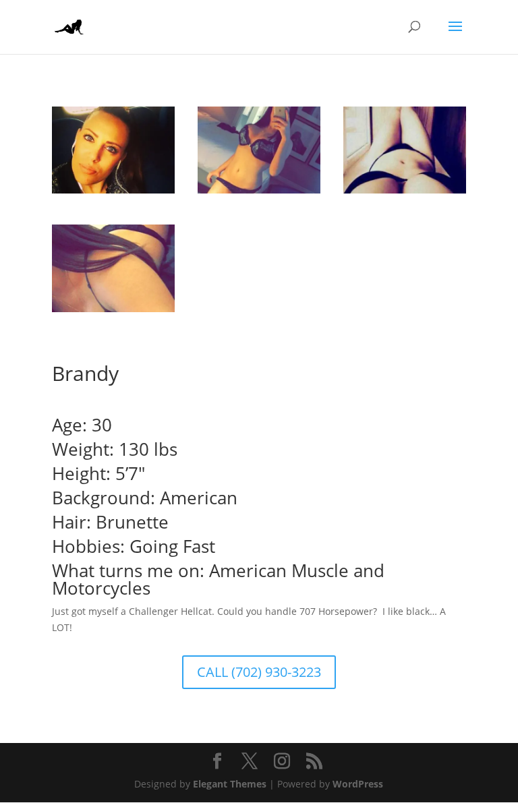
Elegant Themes (229, 783)
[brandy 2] (113, 193)
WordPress (358, 783)
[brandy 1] (113, 311)
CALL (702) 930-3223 (259, 672)
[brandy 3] (404, 193)
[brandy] (259, 193)
